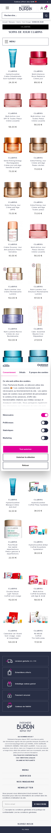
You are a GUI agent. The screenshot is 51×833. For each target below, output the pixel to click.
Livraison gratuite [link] (25, 661)
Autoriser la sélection (25, 457)
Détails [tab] (22, 372)
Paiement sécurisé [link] (22, 695)
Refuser (25, 465)
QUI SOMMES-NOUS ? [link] (25, 737)
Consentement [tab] (9, 372)
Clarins (12, 71)
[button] (7, 8)
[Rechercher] (46, 15)
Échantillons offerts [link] (23, 672)
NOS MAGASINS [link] (25, 782)
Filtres (25, 830)
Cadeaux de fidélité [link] (23, 706)
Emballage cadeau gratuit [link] (25, 684)
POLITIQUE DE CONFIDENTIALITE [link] (25, 755)
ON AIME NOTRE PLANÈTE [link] (25, 760)
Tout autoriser (25, 449)
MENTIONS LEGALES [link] (27, 758)
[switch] (44, 423)
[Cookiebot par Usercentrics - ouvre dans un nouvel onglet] (37, 365)
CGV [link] (17, 758)
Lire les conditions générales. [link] (25, 812)
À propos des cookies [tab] (38, 372)
